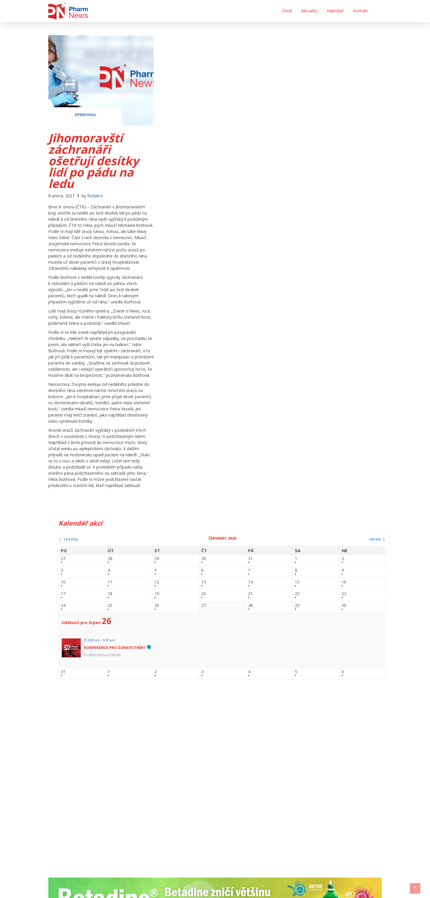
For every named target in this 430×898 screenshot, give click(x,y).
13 (203, 582)
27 (63, 558)
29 (156, 558)
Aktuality (309, 10)
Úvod (287, 10)
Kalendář (335, 10)
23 (344, 593)
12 (156, 582)
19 (156, 593)
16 (344, 582)
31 (250, 558)
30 (203, 558)
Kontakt (360, 10)
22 (297, 593)
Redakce (95, 195)
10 (63, 582)
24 (63, 605)
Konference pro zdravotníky (114, 647)
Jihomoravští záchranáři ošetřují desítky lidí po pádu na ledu (93, 160)
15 (297, 582)
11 (110, 582)
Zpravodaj (85, 115)
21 (250, 593)
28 (110, 558)
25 (110, 605)
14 (250, 582)
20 (203, 593)
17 (63, 593)
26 (156, 605)
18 (110, 593)
